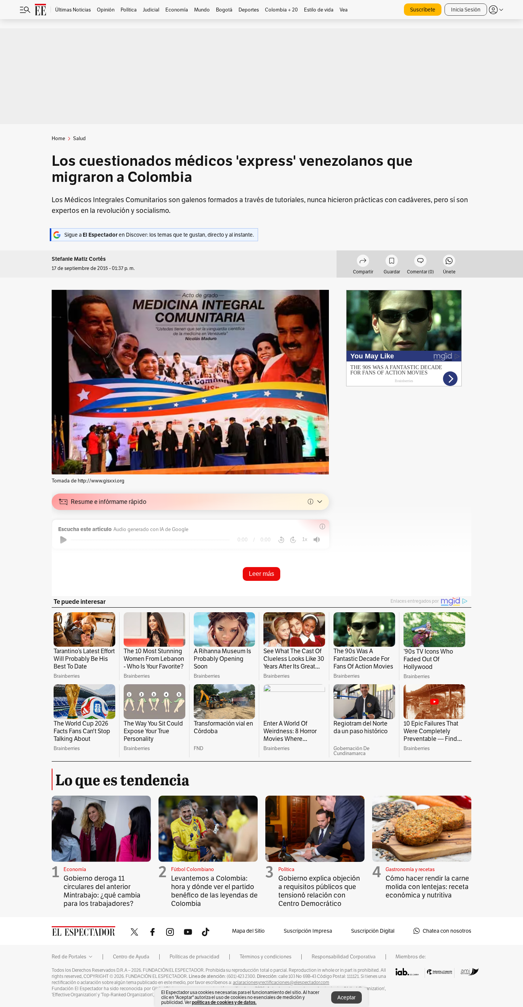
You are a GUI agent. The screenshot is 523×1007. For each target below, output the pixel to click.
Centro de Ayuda (131, 957)
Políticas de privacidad (194, 957)
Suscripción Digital (372, 930)
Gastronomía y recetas (410, 869)
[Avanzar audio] (293, 539)
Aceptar (346, 997)
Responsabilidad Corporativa (344, 957)
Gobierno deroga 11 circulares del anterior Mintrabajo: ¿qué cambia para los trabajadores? (102, 891)
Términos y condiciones (265, 957)
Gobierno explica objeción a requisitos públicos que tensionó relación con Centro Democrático (319, 891)
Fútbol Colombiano (192, 869)
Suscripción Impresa (308, 930)
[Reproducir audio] (63, 539)
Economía (75, 869)
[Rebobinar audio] (281, 539)
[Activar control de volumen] (317, 539)
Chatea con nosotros (447, 930)
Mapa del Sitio (248, 930)
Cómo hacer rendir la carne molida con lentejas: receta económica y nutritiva (427, 886)
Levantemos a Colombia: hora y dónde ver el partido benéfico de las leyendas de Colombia (214, 891)
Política (286, 869)
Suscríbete (422, 9)
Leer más (261, 574)
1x (304, 539)
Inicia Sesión (466, 9)
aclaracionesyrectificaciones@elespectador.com (281, 982)
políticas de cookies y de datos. (224, 1002)
